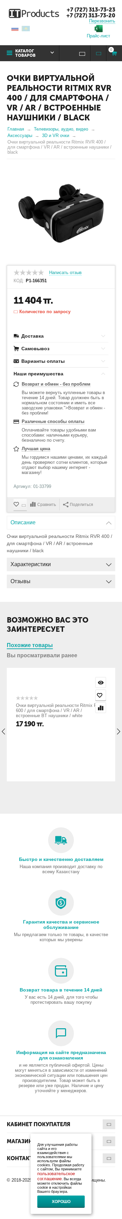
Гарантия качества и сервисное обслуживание (61, 924)
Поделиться (81, 504)
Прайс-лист (98, 35)
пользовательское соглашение (56, 1176)
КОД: (19, 280)
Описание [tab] (23, 522)
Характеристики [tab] (31, 564)
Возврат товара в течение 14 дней (61, 990)
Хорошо (61, 1201)
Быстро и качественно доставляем (61, 859)
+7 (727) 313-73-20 (90, 15)
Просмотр (100, 682)
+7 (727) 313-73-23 (91, 9)
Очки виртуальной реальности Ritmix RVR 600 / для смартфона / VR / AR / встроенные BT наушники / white (59, 710)
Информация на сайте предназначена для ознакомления (61, 1055)
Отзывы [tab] (20, 581)
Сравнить (46, 504)
